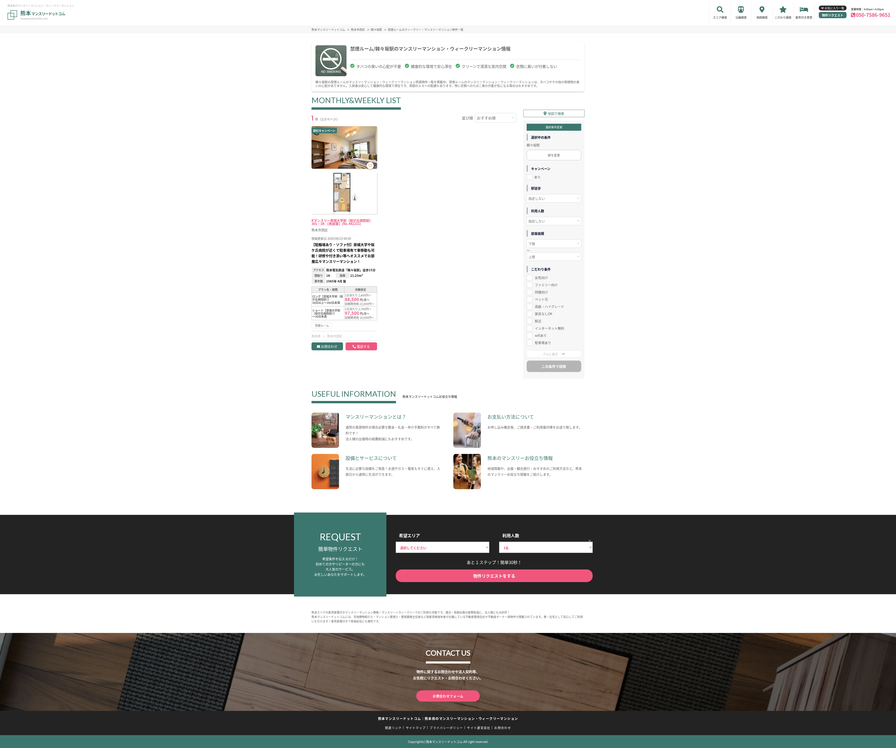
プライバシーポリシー (446, 727)
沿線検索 (741, 17)
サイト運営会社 (478, 727)
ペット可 (541, 299)
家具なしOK (543, 313)
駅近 (538, 321)
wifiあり (541, 335)
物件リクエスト (832, 15)
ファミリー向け (546, 284)
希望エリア (409, 535)
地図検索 (762, 17)
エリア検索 (720, 17)
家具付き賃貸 (803, 17)
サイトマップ (416, 727)
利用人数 (510, 535)
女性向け (541, 277)
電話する (363, 346)
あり (537, 177)
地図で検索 (556, 113)
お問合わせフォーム (448, 696)
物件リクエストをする (494, 576)
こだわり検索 (783, 17)
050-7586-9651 (873, 14)
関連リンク (393, 727)
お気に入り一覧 (834, 8)
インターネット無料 (549, 328)
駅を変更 (554, 155)
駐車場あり (543, 342)
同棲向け (541, 292)
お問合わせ (329, 346)
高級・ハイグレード (549, 306)
